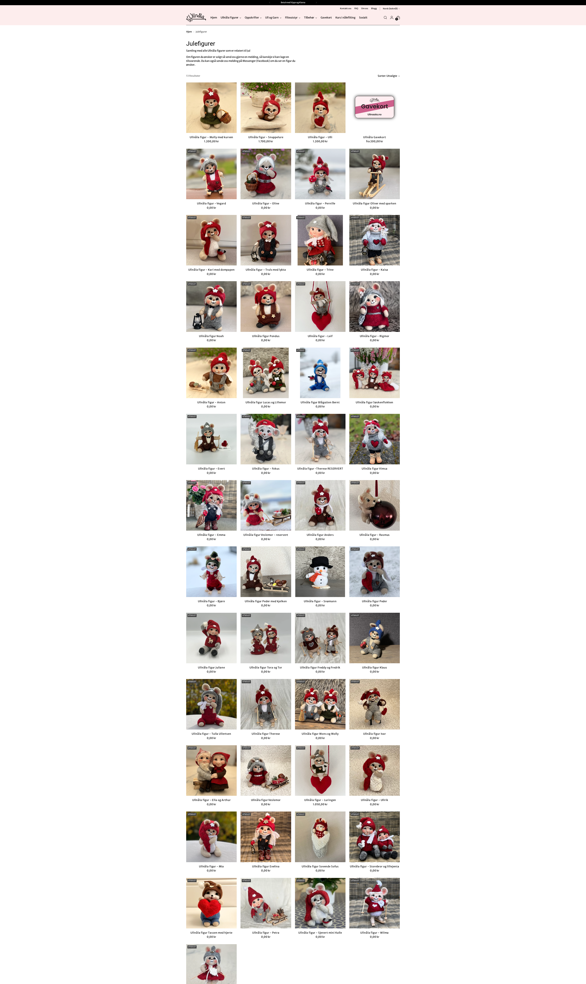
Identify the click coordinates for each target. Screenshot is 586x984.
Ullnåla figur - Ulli (320, 137)
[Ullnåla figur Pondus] (266, 306)
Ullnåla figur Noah (211, 336)
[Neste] (316, 2)
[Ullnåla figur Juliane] (211, 638)
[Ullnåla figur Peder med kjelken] (266, 571)
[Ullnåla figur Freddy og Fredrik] (320, 638)
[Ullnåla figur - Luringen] (320, 770)
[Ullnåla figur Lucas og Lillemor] (266, 373)
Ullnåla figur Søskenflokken (374, 402)
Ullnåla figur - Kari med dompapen (211, 269)
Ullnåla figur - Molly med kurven (211, 137)
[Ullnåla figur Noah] (211, 306)
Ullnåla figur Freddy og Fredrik (320, 667)
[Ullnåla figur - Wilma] (374, 903)
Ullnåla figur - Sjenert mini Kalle (320, 932)
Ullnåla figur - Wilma (374, 932)
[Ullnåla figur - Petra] (266, 903)
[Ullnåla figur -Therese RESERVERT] (320, 439)
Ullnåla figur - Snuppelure (265, 137)
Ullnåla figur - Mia (211, 866)
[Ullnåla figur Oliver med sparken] (374, 174)
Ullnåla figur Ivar (374, 733)
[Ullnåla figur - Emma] (211, 505)
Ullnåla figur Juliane (211, 667)
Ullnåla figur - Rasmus (375, 535)
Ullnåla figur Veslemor (266, 800)
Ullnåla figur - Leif (320, 336)
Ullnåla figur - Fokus (266, 468)
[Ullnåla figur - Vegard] (211, 174)
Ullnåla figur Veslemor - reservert (265, 535)
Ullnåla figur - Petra (265, 932)
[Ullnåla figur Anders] (320, 505)
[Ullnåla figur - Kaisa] (374, 240)
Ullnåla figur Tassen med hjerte (211, 932)
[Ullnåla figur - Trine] (320, 240)
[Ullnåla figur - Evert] (211, 439)
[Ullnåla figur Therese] (266, 704)
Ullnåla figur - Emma (211, 535)
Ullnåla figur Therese (266, 733)
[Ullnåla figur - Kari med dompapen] (211, 240)
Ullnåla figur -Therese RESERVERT (320, 468)
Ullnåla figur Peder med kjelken (266, 601)
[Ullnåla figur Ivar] (374, 704)
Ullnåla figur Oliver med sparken (374, 203)
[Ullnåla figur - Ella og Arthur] (211, 770)
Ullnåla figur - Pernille (320, 203)
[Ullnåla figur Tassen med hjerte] (211, 903)
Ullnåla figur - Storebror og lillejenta (374, 866)
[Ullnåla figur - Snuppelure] (266, 107)
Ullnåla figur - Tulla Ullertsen (211, 733)
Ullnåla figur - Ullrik (374, 800)
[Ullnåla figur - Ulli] (320, 107)
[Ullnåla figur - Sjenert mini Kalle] (320, 903)
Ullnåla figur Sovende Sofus (320, 866)
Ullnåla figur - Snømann (320, 601)
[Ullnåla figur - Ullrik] (374, 770)
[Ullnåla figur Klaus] (374, 638)
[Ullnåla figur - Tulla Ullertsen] (211, 704)
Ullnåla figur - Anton (211, 402)
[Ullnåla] (196, 17)
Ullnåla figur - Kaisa (374, 269)
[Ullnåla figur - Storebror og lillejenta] (374, 837)
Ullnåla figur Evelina (266, 866)
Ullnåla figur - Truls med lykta (266, 269)
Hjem (189, 31)
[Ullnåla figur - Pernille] (320, 174)
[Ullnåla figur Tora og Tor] (266, 638)
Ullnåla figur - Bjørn (211, 601)
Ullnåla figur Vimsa (374, 468)
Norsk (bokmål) (390, 8)
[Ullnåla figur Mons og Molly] (320, 704)
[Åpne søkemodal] (385, 18)
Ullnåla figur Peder (374, 601)
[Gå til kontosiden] (392, 18)
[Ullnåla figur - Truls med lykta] (266, 240)
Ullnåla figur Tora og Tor (266, 667)
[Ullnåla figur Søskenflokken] (374, 373)
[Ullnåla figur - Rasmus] (374, 505)
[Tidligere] (269, 2)
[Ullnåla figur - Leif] (320, 306)
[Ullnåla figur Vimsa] (374, 439)
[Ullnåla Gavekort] (374, 107)
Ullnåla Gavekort (374, 137)
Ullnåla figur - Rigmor (374, 336)
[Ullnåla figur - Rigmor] (374, 306)
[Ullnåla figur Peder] (374, 571)
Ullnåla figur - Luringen (320, 800)
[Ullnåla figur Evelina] (266, 837)
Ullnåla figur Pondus (266, 336)
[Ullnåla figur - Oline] (266, 174)
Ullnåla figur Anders (320, 535)
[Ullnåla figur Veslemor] (266, 770)
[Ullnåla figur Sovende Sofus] (320, 837)
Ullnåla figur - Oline (265, 203)
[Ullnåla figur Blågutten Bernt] (320, 373)
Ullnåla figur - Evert (211, 468)
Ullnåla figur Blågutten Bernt (320, 402)
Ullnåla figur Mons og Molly (320, 733)
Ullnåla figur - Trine (320, 269)
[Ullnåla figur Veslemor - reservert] (266, 505)
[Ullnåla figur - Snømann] (320, 571)
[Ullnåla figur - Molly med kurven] (211, 107)
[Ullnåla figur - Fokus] (266, 439)
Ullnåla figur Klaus (374, 667)
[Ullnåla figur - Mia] (211, 837)
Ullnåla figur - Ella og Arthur (211, 800)
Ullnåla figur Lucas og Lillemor (266, 402)
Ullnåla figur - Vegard (211, 203)
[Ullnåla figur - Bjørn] (211, 571)
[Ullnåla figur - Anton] (211, 373)
